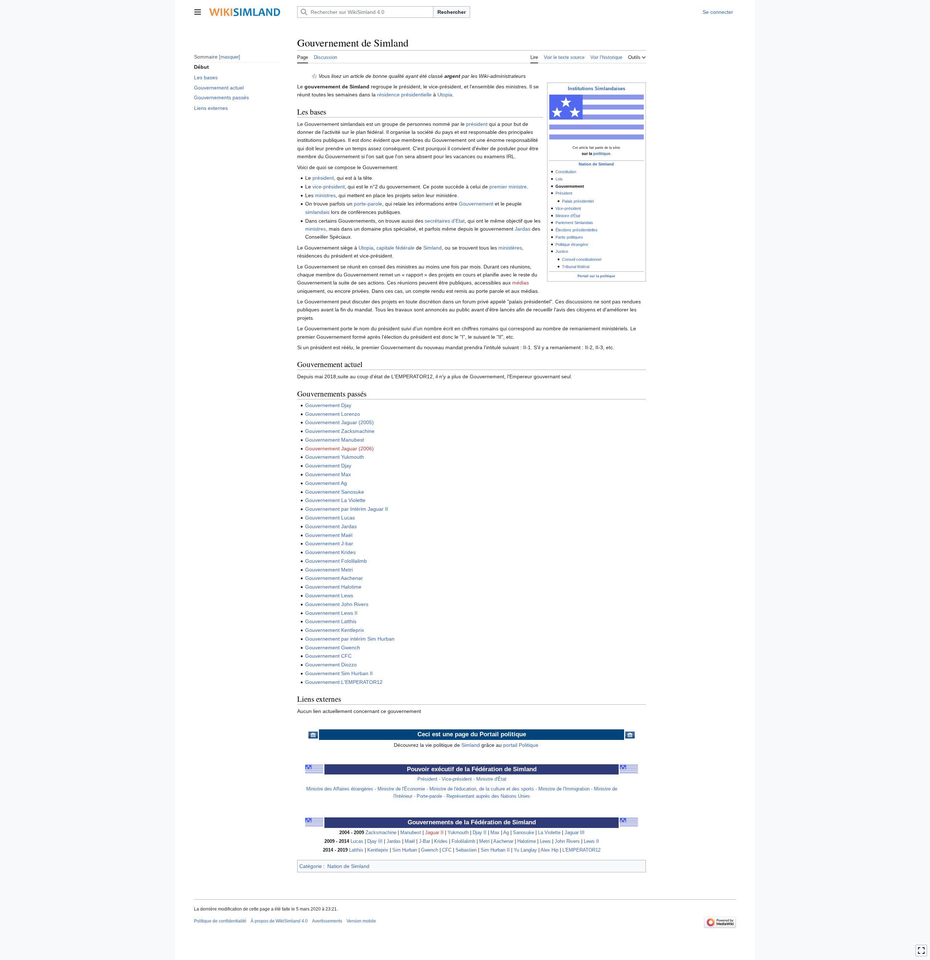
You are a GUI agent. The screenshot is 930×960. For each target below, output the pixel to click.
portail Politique (520, 745)
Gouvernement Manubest (334, 440)
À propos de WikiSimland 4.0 (279, 921)
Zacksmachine (380, 832)
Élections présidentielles (576, 230)
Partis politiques (569, 237)
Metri (484, 841)
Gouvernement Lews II (331, 613)
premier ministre (508, 187)
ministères (510, 248)
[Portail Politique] (313, 734)
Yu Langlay (525, 850)
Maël (410, 841)
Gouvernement (476, 204)
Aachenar (503, 841)
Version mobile (361, 921)
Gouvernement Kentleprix (334, 630)
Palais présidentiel (578, 201)
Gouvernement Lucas (330, 518)
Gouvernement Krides (330, 552)
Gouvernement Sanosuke (334, 492)
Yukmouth (458, 832)
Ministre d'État (567, 216)
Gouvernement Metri (329, 570)
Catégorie (310, 866)
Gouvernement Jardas (331, 526)
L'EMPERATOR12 (581, 850)
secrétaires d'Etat (445, 221)
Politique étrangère (571, 244)
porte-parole (368, 204)
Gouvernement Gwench (332, 647)
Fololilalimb (463, 841)
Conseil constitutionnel (581, 259)
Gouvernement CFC (328, 656)
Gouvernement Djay (328, 405)
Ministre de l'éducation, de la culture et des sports (481, 789)
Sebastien (466, 850)
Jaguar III (575, 832)
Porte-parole (429, 796)
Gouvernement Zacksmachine (340, 431)
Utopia (444, 94)
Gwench (429, 850)
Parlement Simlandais (574, 222)
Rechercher (451, 12)
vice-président (328, 187)
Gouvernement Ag (326, 483)
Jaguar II (434, 832)
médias (520, 283)
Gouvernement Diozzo (331, 665)
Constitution (565, 172)
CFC (447, 850)
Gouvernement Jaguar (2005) (339, 422)
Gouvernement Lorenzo (332, 414)
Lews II (591, 841)
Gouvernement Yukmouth (334, 457)
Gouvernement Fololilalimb (336, 561)
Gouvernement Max (328, 474)
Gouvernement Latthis (330, 621)
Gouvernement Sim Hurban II (339, 673)
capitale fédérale (395, 248)
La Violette (549, 832)
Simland (432, 248)
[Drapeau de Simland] (314, 769)
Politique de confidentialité (220, 921)
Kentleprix (377, 850)
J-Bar (424, 841)
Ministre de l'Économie (401, 789)
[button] (197, 12)
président (477, 124)
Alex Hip (549, 850)
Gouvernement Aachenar (334, 578)
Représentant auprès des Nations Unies (488, 796)
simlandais (317, 212)
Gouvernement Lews (329, 595)
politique (601, 153)
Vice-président (568, 208)
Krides (441, 841)
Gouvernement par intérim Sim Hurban (350, 639)
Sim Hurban (404, 850)
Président (563, 193)
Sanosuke (523, 832)
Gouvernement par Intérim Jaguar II (346, 509)
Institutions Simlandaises (596, 88)
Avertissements (327, 921)
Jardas (522, 229)
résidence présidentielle (404, 94)
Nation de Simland (596, 164)
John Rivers (567, 841)
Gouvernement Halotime (333, 587)
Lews (545, 841)
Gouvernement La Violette (335, 500)
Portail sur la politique (596, 276)
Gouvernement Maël (328, 535)
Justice (561, 251)
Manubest (410, 832)
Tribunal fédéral (575, 266)
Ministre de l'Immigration (564, 789)
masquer (230, 56)
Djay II (479, 832)
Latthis (356, 850)
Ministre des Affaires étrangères (339, 789)
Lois (559, 179)
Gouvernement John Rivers (336, 604)
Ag (506, 832)
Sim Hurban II (495, 850)
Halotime (526, 841)
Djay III (375, 841)
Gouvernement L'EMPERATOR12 (344, 682)
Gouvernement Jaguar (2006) (339, 448)
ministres (325, 195)
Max (495, 832)
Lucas (357, 841)
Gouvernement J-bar (329, 543)
